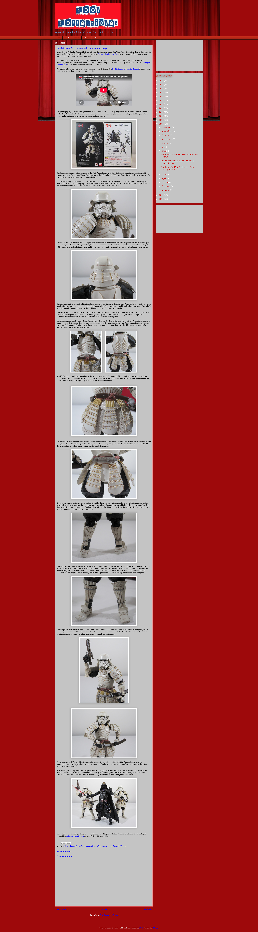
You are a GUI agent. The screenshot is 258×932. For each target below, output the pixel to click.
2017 (161, 116)
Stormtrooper (107, 846)
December (167, 127)
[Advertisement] (179, 55)
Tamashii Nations (119, 846)
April (164, 178)
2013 (161, 199)
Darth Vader (81, 846)
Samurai (89, 846)
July (164, 147)
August (165, 143)
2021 (161, 100)
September (167, 139)
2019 (161, 108)
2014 (161, 195)
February (166, 186)
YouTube (67, 38)
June (164, 151)
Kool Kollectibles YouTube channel (125, 69)
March (165, 182)
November (167, 131)
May (164, 174)
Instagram (86, 38)
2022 (161, 96)
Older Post (146, 909)
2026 (161, 80)
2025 (161, 84)
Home (59, 38)
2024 (161, 88)
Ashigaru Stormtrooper (75, 836)
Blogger (156, 928)
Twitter (95, 38)
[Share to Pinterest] (70, 843)
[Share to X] (66, 843)
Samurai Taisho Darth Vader (109, 54)
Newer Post (62, 909)
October (166, 135)
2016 (161, 120)
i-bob (141, 928)
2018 (161, 112)
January (166, 190)
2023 (161, 92)
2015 (161, 124)
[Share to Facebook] (68, 843)
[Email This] (62, 843)
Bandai (73, 846)
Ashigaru (65, 846)
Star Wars (97, 846)
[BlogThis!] (64, 843)
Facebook (77, 38)
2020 (161, 104)
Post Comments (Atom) (109, 915)
